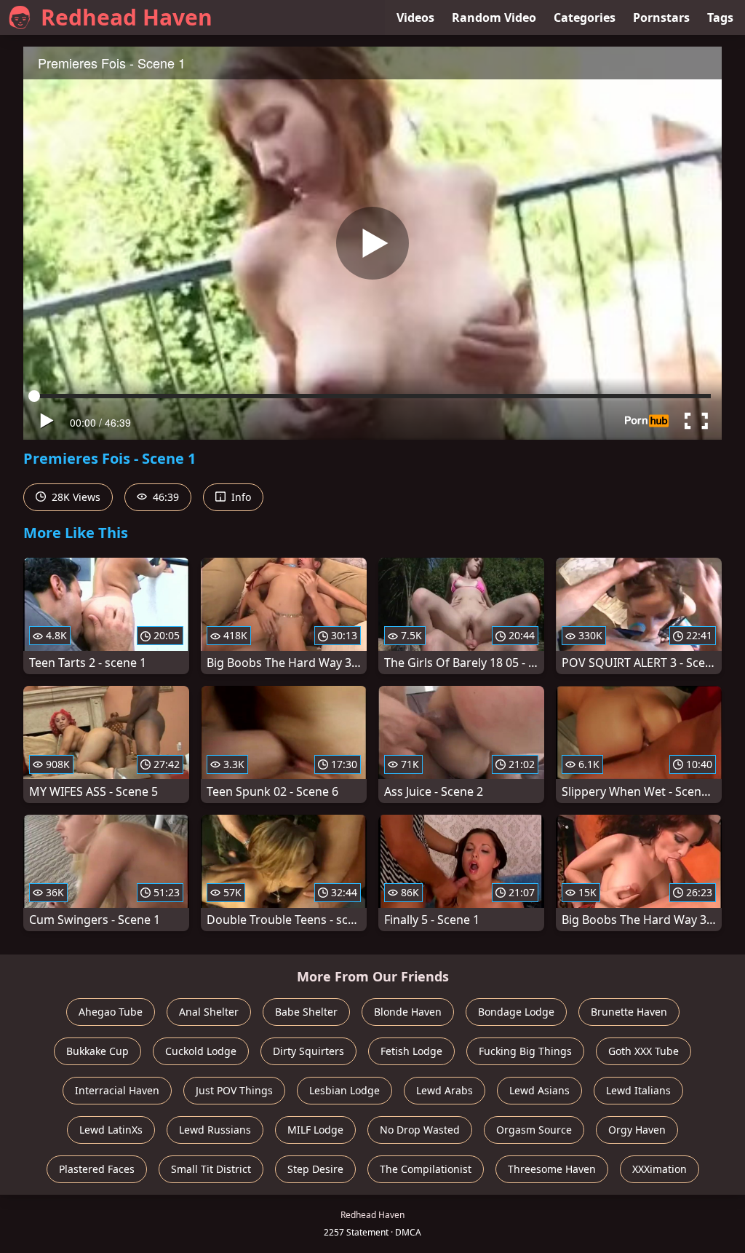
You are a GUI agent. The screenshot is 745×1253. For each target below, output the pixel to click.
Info (239, 497)
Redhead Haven (126, 17)
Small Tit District (211, 1169)
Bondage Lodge (516, 1012)
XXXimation (659, 1169)
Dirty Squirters (308, 1051)
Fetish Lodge (411, 1051)
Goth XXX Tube (643, 1051)
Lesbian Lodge (344, 1090)
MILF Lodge (315, 1130)
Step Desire (315, 1169)
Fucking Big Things (525, 1051)
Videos (415, 17)
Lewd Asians (539, 1090)
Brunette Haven (629, 1012)
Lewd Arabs (444, 1090)
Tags (720, 17)
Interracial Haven (117, 1090)
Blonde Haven (408, 1012)
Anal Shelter (209, 1012)
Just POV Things (234, 1090)
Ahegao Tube (111, 1012)
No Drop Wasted (420, 1130)
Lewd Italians (638, 1090)
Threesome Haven (552, 1169)
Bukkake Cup (97, 1051)
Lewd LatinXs (111, 1130)
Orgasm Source (534, 1130)
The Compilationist (425, 1169)
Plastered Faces (97, 1169)
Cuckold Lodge (200, 1051)
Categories (584, 17)
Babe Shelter (306, 1012)
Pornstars (661, 17)
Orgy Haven (637, 1130)
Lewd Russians (215, 1130)
